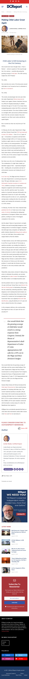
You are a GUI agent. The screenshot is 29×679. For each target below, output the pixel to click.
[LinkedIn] (20, 469)
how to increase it (8, 88)
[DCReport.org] (14, 7)
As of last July (5, 176)
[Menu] (3, 6)
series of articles (6, 212)
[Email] (15, 469)
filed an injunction (18, 99)
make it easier (13, 276)
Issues (3, 675)
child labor (14, 73)
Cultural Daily (5, 631)
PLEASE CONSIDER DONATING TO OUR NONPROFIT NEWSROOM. (14, 423)
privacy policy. (15, 608)
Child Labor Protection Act (8, 387)
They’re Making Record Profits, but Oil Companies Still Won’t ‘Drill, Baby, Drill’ (19, 560)
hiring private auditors (21, 232)
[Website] (22, 469)
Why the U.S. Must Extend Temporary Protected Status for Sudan (19, 550)
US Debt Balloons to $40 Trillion (18, 541)
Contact (25, 675)
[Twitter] (17, 469)
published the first (6, 210)
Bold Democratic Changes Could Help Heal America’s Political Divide (19, 532)
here (5, 414)
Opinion (12, 16)
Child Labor (5, 16)
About (17, 675)
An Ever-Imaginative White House (18, 568)
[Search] (26, 6)
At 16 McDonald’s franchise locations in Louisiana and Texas (14, 183)
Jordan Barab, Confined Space (18, 28)
